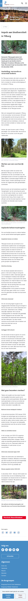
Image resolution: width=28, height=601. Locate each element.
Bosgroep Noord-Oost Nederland (11, 584)
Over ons (4, 566)
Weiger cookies (20, 596)
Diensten (3, 573)
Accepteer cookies (8, 596)
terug (5, 26)
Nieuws (3, 570)
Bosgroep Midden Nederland (9, 587)
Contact (3, 575)
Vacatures (4, 568)
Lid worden (10, 556)
